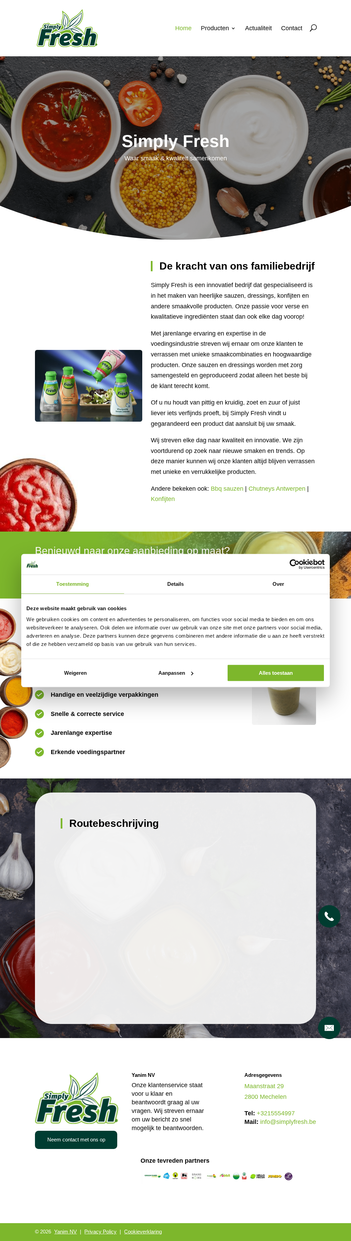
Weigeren (75, 673)
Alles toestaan (276, 673)
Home (183, 29)
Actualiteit (258, 29)
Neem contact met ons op (76, 1139)
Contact (291, 29)
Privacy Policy (100, 1231)
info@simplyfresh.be (288, 1121)
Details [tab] (175, 584)
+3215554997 (276, 1113)
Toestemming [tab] (72, 584)
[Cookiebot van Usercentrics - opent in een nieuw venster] (295, 564)
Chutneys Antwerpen (277, 488)
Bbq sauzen (227, 488)
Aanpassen (171, 673)
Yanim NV (65, 1231)
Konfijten (163, 499)
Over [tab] (278, 584)
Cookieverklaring (143, 1231)
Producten (215, 29)
